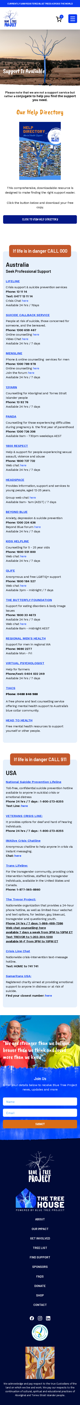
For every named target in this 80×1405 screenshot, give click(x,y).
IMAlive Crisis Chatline (23, 840)
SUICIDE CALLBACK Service (28, 315)
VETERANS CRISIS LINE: (24, 816)
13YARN (11, 387)
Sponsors (40, 1266)
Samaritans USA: (18, 976)
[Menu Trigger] (72, 18)
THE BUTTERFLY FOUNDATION (29, 600)
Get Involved (40, 1238)
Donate (40, 1286)
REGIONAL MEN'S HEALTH (26, 638)
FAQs (40, 1276)
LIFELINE (13, 281)
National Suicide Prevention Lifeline (33, 782)
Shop (40, 1295)
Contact (40, 1304)
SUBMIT (40, 1124)
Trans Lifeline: (17, 865)
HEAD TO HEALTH (19, 720)
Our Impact (40, 1229)
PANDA (11, 416)
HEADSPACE (15, 480)
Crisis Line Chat (18, 951)
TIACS (10, 688)
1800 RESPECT (17, 446)
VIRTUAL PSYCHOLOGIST (25, 663)
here (25, 301)
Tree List (40, 1247)
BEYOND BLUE (16, 512)
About (40, 1219)
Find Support (40, 1257)
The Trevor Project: (21, 899)
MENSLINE (14, 353)
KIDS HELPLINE (17, 541)
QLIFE (10, 570)
